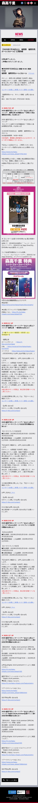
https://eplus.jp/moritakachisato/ (23, 351)
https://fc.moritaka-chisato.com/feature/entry (17, 683)
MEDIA (21, 40)
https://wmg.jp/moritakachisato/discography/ (17, 305)
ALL (5, 40)
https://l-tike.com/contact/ (11, 700)
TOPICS (13, 40)
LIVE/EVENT (31, 40)
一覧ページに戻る (11, 780)
